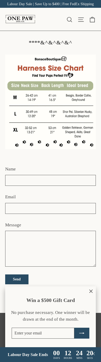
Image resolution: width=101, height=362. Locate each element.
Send (17, 279)
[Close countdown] (93, 355)
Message (13, 224)
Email (10, 196)
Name (10, 169)
